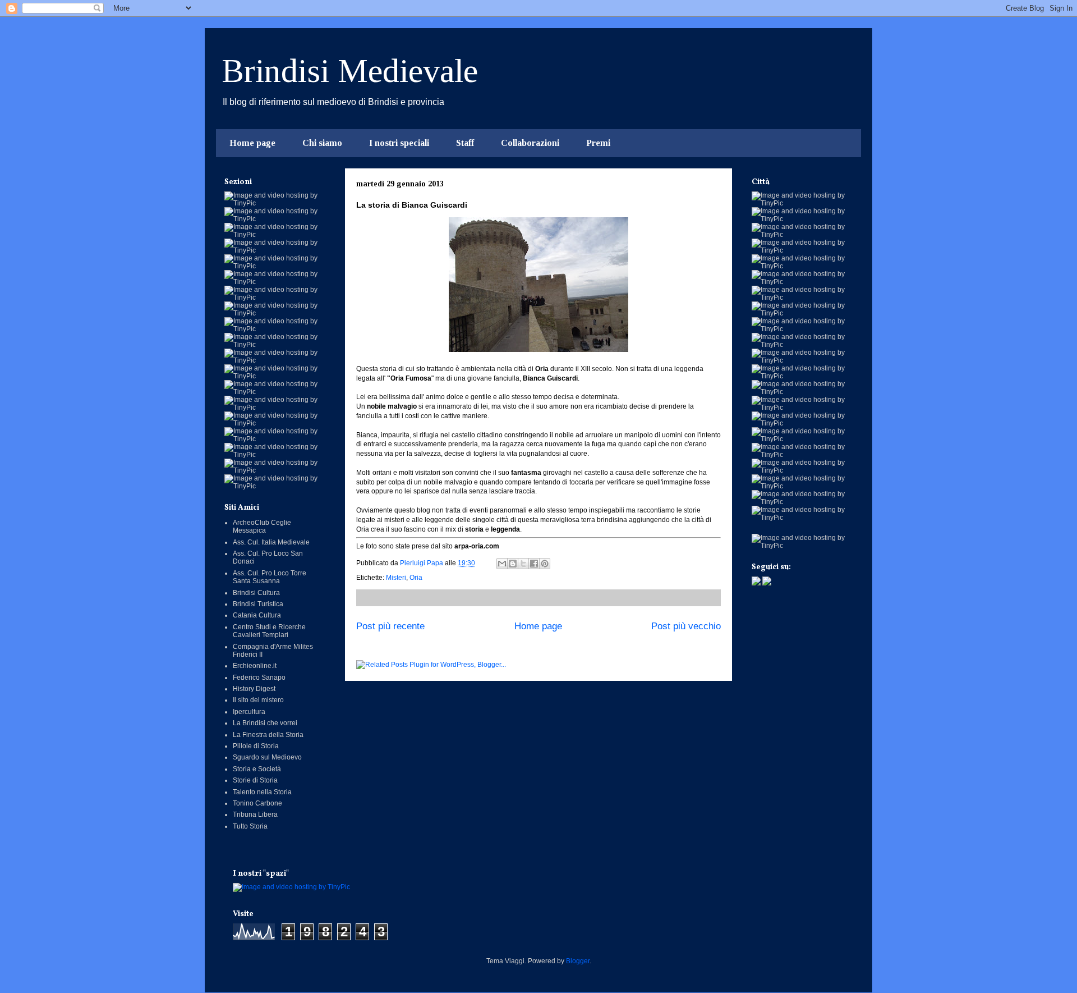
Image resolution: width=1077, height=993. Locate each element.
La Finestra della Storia (268, 735)
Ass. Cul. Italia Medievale (271, 542)
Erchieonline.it (255, 666)
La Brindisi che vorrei (265, 723)
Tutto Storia (250, 826)
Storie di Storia (255, 780)
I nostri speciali (399, 143)
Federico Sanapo (259, 677)
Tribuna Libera (255, 814)
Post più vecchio (686, 626)
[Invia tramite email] (502, 563)
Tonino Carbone (257, 803)
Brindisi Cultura (256, 593)
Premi (598, 143)
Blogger (578, 961)
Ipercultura (249, 712)
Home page (252, 143)
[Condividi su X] (523, 563)
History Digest (254, 689)
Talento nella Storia (262, 792)
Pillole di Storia (256, 746)
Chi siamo (322, 143)
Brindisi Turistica (258, 604)
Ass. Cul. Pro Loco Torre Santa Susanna (269, 577)
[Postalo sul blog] (512, 563)
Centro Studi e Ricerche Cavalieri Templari (269, 631)
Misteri (396, 578)
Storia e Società (257, 769)
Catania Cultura (257, 615)
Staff (465, 143)
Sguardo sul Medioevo (267, 757)
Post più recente (390, 626)
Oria (415, 578)
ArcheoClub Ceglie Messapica (262, 526)
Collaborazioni (530, 143)
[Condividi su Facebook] (534, 563)
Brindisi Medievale (350, 70)
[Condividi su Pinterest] (544, 563)
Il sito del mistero (258, 700)
